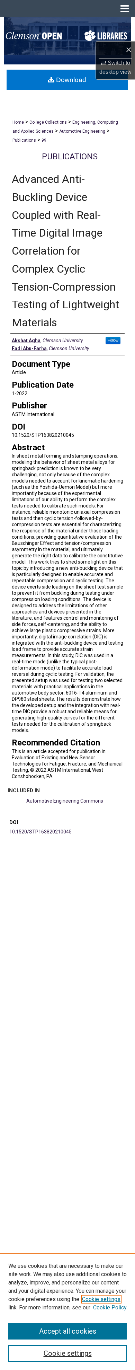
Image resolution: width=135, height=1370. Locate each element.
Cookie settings (101, 1299)
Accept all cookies (67, 1331)
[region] (67, 1311)
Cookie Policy (110, 1307)
